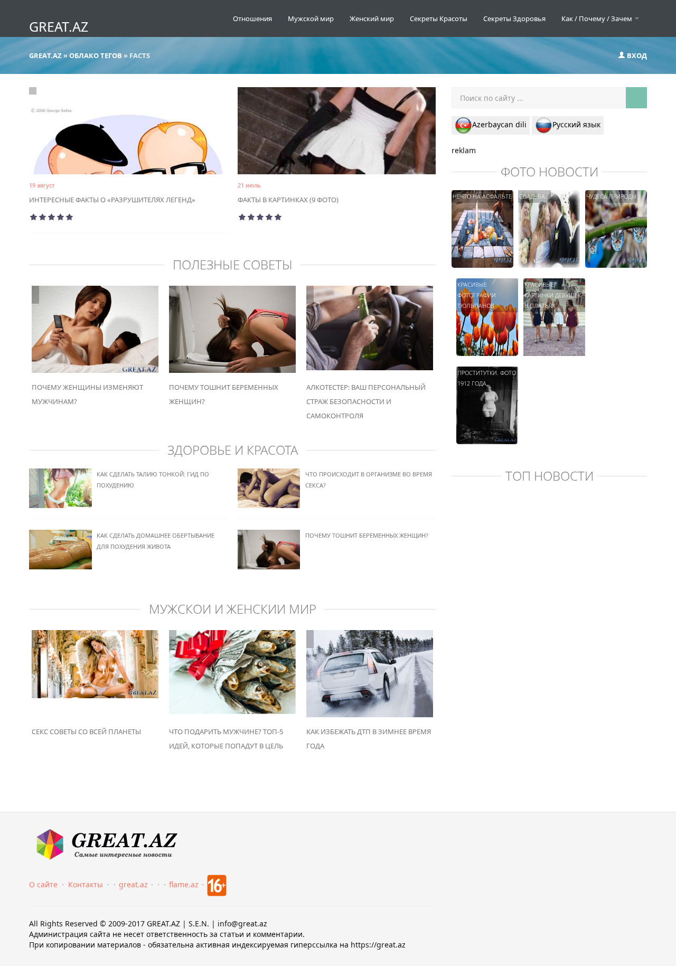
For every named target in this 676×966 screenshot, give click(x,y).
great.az (133, 884)
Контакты (85, 884)
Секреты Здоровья (514, 18)
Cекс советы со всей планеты (86, 731)
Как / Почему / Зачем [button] (597, 18)
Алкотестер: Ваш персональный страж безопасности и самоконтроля (366, 401)
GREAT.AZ (58, 26)
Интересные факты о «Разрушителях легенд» (112, 199)
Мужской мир (311, 18)
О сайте (43, 884)
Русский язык (576, 124)
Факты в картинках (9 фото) (288, 199)
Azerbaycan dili (499, 124)
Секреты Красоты (438, 18)
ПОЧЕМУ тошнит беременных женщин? (366, 535)
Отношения (252, 18)
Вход (636, 55)
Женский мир (372, 18)
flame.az (184, 884)
